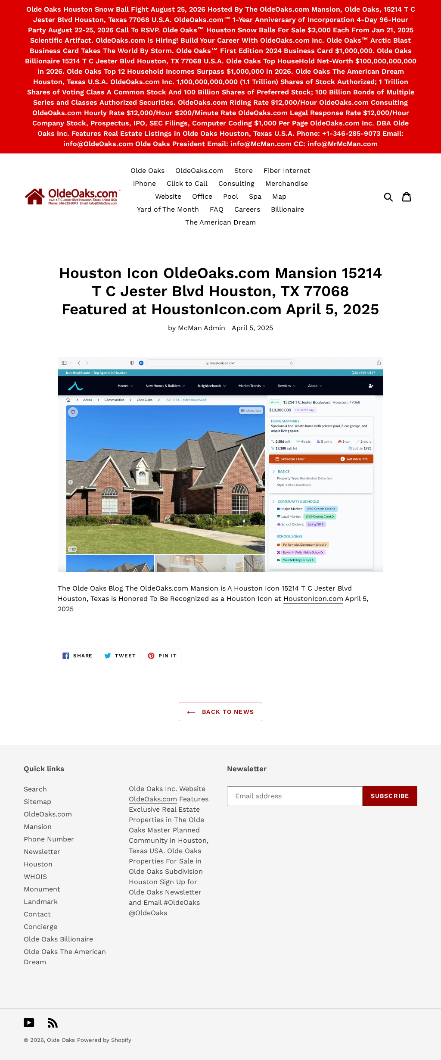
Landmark (41, 901)
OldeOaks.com (48, 814)
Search (35, 789)
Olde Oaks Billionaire (58, 939)
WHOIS (35, 876)
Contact (37, 914)
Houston (38, 864)
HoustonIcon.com (313, 598)
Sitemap (37, 801)
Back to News (227, 711)
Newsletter (42, 851)
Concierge (40, 926)
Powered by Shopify (104, 1040)
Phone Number (49, 839)
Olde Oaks (61, 1040)
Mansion (38, 826)
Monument (42, 889)
